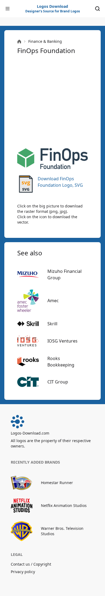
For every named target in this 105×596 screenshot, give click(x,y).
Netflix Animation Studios (64, 505)
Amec (53, 301)
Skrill (52, 324)
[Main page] (19, 42)
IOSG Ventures (62, 341)
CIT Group (57, 382)
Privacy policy (23, 571)
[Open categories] (7, 8)
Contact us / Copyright (31, 564)
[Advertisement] (52, 101)
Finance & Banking (45, 41)
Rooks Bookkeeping (60, 361)
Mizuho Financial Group (64, 274)
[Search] (97, 8)
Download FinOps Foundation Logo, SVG (60, 182)
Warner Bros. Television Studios (62, 531)
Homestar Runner (57, 482)
